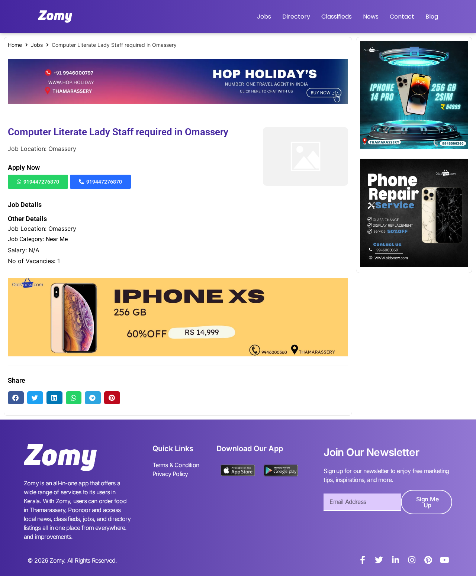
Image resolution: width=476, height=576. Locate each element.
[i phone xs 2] (178, 354)
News (371, 16)
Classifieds (336, 16)
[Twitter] (379, 560)
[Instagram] (412, 560)
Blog (431, 16)
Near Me (57, 239)
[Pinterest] (428, 560)
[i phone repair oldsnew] (414, 264)
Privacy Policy (170, 474)
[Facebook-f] (362, 560)
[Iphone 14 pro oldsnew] (414, 147)
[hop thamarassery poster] (178, 101)
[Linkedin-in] (395, 560)
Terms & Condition (175, 465)
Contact (402, 16)
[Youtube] (444, 560)
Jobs (264, 16)
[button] (16, 397)
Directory (296, 16)
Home (15, 45)
